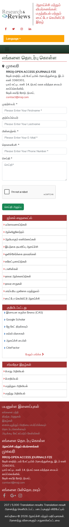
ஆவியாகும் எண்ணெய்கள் (20, 239)
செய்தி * (7, 158)
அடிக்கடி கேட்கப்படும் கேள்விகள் (21, 433)
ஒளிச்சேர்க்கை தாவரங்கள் (20, 254)
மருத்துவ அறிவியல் (16, 386)
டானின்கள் (11, 269)
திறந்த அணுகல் (11, 416)
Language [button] (12, 38)
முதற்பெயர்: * (9, 104)
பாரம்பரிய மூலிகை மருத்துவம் (22, 291)
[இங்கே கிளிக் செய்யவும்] (16, 14)
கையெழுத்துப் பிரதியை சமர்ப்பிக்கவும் (24, 425)
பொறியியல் (11, 378)
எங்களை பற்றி (10, 412)
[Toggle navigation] (7, 49)
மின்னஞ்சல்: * (10, 131)
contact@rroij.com (17, 97)
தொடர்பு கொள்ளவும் (14, 429)
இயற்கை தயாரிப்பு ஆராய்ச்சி (21, 246)
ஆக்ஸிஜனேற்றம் (14, 232)
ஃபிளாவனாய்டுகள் (16, 224)
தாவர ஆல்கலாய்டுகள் (18, 276)
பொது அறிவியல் (14, 371)
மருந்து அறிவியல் (15, 393)
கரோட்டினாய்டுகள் (16, 261)
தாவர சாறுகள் (13, 283)
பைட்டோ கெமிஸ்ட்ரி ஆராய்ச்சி (22, 298)
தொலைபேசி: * (10, 144)
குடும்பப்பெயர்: (10, 117)
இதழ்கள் (7, 420)
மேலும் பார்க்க (33, 354)
